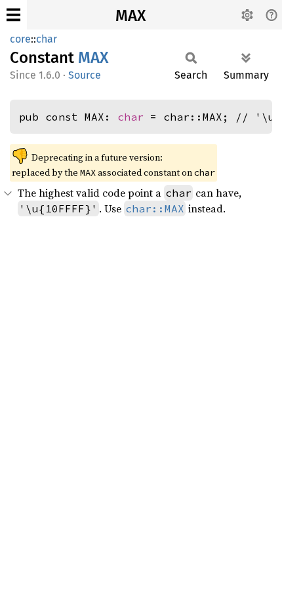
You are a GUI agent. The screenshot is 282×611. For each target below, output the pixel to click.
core (20, 39)
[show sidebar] (13, 15)
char (46, 39)
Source (84, 75)
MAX (130, 16)
